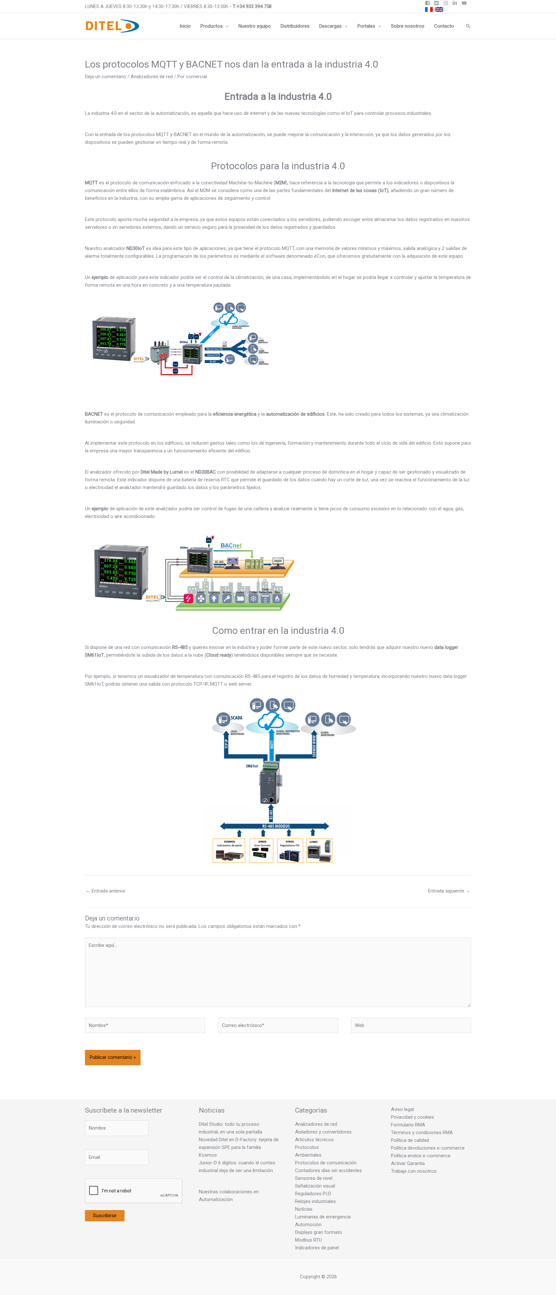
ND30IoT (135, 248)
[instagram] (447, 3)
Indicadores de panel (317, 1248)
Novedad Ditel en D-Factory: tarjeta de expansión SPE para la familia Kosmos (239, 1147)
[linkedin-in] (456, 3)
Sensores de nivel (313, 1178)
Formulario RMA (408, 1125)
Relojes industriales (315, 1201)
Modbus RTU (308, 1240)
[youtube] (465, 3)
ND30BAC (205, 472)
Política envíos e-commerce (420, 1156)
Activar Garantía (408, 1163)
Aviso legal (402, 1109)
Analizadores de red (152, 76)
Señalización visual (315, 1186)
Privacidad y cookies (412, 1117)
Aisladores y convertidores (323, 1132)
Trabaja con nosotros (414, 1171)
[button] (226, 26)
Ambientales (308, 1155)
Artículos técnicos (314, 1139)
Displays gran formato (318, 1232)
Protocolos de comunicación (326, 1163)
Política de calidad (410, 1140)
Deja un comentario (105, 76)
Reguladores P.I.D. (313, 1194)
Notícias (303, 1209)
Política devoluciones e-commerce (428, 1148)
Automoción (308, 1224)
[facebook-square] (429, 3)
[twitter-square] (438, 3)
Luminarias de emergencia (323, 1217)
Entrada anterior (105, 891)
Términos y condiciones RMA (422, 1132)
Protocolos (307, 1147)
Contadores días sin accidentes (328, 1170)
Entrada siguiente (449, 891)
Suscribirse (104, 1215)
